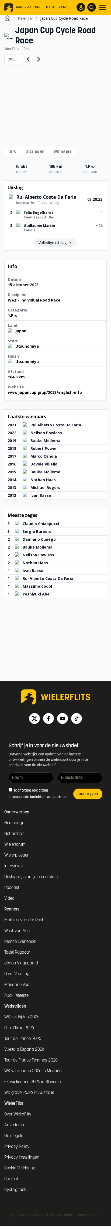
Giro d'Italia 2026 (19, 1028)
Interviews (13, 866)
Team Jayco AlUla (38, 217)
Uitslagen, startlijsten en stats (31, 877)
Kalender (25, 18)
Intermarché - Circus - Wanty (37, 202)
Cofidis (29, 230)
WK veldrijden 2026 (21, 1017)
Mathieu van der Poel (23, 920)
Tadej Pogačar (17, 952)
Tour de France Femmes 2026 (31, 1060)
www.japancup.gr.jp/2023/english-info (45, 392)
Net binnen (14, 834)
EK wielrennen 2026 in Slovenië (32, 1082)
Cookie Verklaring (19, 1168)
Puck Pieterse (16, 996)
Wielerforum (15, 845)
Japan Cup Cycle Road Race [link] (64, 18)
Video (9, 898)
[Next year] (38, 59)
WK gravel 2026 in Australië (29, 1093)
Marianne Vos (16, 985)
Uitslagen (35, 151)
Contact (11, 1179)
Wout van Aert (17, 931)
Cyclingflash (15, 1190)
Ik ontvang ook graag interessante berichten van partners (38, 794)
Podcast (11, 888)
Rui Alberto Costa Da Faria (46, 197)
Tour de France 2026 (22, 1039)
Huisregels (13, 1136)
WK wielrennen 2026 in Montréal (33, 1071)
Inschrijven (88, 794)
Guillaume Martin (39, 225)
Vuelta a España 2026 (24, 1049)
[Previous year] (28, 59)
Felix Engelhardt (38, 212)
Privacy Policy (16, 1147)
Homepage (14, 823)
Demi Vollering (16, 974)
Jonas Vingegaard (21, 963)
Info (12, 151)
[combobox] (14, 59)
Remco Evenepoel (20, 942)
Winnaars (62, 151)
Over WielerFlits (17, 1114)
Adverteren (14, 1125)
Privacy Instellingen (21, 1157)
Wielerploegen (17, 855)
